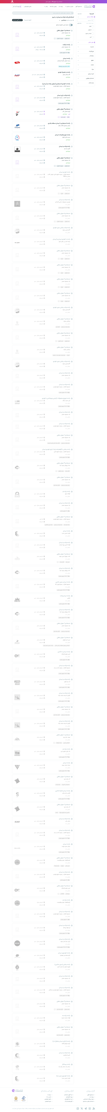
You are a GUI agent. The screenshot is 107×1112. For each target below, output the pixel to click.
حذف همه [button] (80, 14)
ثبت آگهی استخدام (17, 20)
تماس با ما (49, 1097)
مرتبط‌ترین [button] (63, 20)
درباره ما (49, 1095)
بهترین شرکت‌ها (53, 6)
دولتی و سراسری (70, 6)
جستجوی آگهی (78, 6)
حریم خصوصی (48, 1101)
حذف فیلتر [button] (79, 23)
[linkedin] (89, 1108)
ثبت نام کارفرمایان (68, 1099)
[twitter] (81, 1108)
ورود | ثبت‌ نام (16, 6)
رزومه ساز (61, 6)
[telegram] (85, 1108)
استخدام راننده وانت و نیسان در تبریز (63, 17)
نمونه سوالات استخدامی (88, 1099)
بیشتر (46, 6)
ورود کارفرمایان (69, 1097)
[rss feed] (93, 1108)
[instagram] (77, 1108)
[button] (85, 26)
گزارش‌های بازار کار (68, 1101)
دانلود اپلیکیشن (48, 1099)
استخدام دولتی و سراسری (88, 1101)
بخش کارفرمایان (27, 6)
